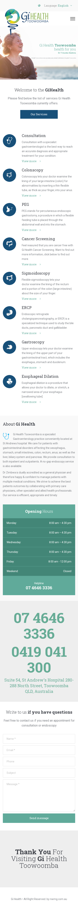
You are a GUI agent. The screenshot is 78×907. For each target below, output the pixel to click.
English (63, 5)
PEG (25, 204)
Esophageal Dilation (40, 376)
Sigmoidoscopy (36, 273)
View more (29, 161)
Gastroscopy (33, 341)
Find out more (38, 66)
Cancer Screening (38, 238)
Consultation (34, 135)
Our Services (39, 114)
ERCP (27, 307)
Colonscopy (32, 169)
